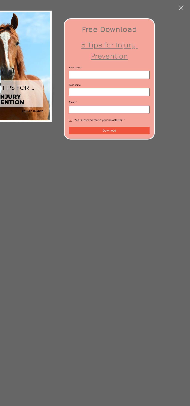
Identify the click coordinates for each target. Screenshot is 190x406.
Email (73, 102)
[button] (181, 8)
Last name (75, 84)
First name (76, 67)
